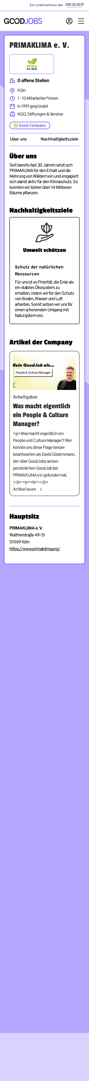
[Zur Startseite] (23, 21)
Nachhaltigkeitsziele (59, 139)
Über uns (18, 139)
